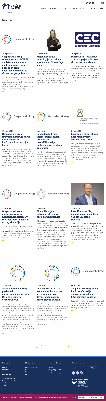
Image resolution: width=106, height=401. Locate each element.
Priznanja (62, 8)
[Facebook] (87, 3)
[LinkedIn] (90, 3)
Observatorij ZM (6, 374)
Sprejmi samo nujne (96, 397)
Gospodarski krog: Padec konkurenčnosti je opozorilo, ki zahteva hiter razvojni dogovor (84, 292)
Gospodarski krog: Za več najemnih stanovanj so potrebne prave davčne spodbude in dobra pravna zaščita (50, 294)
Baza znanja (73, 8)
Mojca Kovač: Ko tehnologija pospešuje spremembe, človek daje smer (50, 61)
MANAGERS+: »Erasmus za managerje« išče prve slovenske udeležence (84, 59)
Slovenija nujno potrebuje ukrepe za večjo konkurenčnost (48, 214)
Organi (4, 372)
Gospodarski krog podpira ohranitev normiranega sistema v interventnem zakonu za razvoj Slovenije (15, 217)
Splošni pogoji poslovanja (9, 378)
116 (61, 346)
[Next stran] (68, 348)
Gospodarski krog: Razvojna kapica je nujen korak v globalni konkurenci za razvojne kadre (16, 139)
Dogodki (43, 8)
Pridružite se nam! (97, 8)
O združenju (84, 8)
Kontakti (4, 385)
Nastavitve (73, 397)
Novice (27, 374)
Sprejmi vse (83, 397)
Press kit (27, 369)
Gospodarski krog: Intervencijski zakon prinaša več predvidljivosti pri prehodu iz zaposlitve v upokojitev (49, 140)
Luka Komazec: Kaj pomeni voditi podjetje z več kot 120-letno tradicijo (84, 215)
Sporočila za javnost (31, 372)
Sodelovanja (5, 369)
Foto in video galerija (31, 367)
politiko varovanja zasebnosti (59, 397)
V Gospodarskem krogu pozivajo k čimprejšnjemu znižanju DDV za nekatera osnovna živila (15, 294)
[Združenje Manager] (11, 6)
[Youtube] (93, 3)
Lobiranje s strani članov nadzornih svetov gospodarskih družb (84, 136)
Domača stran (5, 12)
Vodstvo (4, 367)
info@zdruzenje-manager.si (56, 373)
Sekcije (4, 376)
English (102, 3)
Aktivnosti (52, 8)
